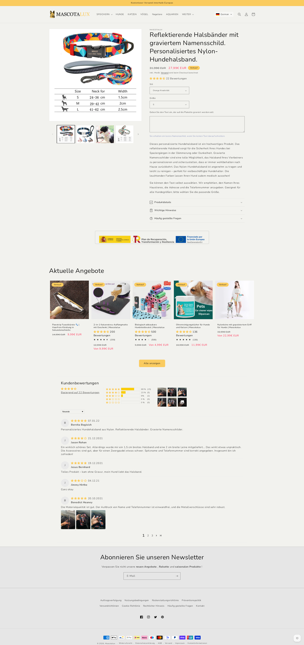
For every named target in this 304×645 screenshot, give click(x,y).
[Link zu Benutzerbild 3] (98, 519)
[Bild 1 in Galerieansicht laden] (66, 134)
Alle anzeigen (152, 363)
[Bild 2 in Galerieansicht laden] (85, 134)
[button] (104, 14)
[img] (79, 421)
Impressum (179, 643)
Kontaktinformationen (197, 643)
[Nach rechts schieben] (138, 134)
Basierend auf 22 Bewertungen (80, 392)
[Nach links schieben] (52, 134)
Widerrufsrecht (125, 643)
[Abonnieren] (176, 576)
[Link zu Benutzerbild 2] (83, 519)
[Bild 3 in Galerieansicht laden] (105, 134)
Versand (164, 72)
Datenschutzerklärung (145, 643)
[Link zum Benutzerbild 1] (68, 519)
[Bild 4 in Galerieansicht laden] (125, 134)
